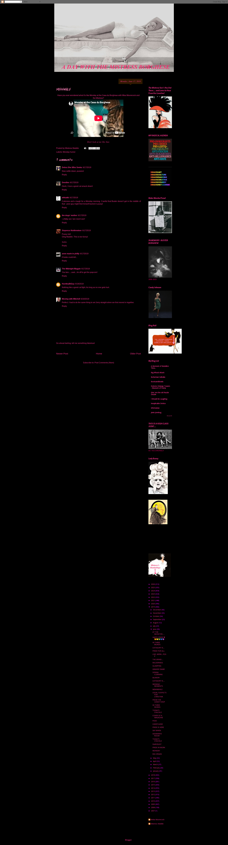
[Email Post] (85, 148)
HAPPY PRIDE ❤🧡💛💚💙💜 (158, 638)
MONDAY (156, 751)
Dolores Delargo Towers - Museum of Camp (160, 387)
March (155, 764)
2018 (153, 775)
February (156, 768)
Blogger (128, 840)
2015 (153, 785)
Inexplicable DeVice (158, 403)
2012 (153, 794)
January (156, 771)
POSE (154, 721)
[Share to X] (94, 148)
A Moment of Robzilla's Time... (160, 367)
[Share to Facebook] (96, 148)
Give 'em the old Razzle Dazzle (160, 393)
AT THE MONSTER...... (158, 633)
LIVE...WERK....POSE (159, 655)
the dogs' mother (69, 215)
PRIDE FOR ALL (158, 651)
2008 (153, 807)
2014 (153, 788)
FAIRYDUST (157, 744)
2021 (153, 600)
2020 (153, 603)
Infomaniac (155, 408)
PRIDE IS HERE (158, 727)
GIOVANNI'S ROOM (157, 735)
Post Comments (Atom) (104, 363)
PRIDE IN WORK (158, 747)
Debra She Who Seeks (72, 167)
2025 (153, 587)
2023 (153, 594)
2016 (153, 781)
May (155, 758)
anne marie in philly (70, 254)
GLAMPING (156, 666)
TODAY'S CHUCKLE (157, 711)
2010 (153, 801)
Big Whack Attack (157, 372)
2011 (153, 798)
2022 (153, 597)
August (156, 622)
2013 (153, 791)
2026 (153, 584)
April (155, 761)
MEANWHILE (157, 689)
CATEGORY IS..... (158, 681)
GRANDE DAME (158, 669)
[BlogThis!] (92, 148)
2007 (153, 811)
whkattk (65, 198)
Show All (169, 416)
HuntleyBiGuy (68, 284)
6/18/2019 (79, 284)
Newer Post (62, 353)
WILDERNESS (157, 663)
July (154, 626)
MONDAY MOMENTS (157, 685)
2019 (153, 607)
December (157, 610)
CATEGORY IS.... (158, 648)
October (156, 616)
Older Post (135, 353)
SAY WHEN (156, 730)
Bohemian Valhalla (158, 377)
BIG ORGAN (157, 754)
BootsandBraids (157, 381)
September (157, 619)
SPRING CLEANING (157, 673)
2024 (153, 591)
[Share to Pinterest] (98, 148)
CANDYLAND (157, 724)
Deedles (65, 182)
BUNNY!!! (155, 677)
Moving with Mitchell (71, 299)
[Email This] (89, 148)
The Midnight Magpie (71, 269)
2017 (153, 778)
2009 (153, 804)
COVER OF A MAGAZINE (157, 716)
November (157, 613)
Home (99, 353)
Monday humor (69, 152)
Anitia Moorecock (157, 820)
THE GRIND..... (157, 659)
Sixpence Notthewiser (72, 230)
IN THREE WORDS (156, 643)
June (155, 629)
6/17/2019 (87, 167)
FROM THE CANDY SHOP (158, 701)
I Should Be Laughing (159, 399)
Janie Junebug (156, 412)
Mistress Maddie (157, 824)
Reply (64, 175)
